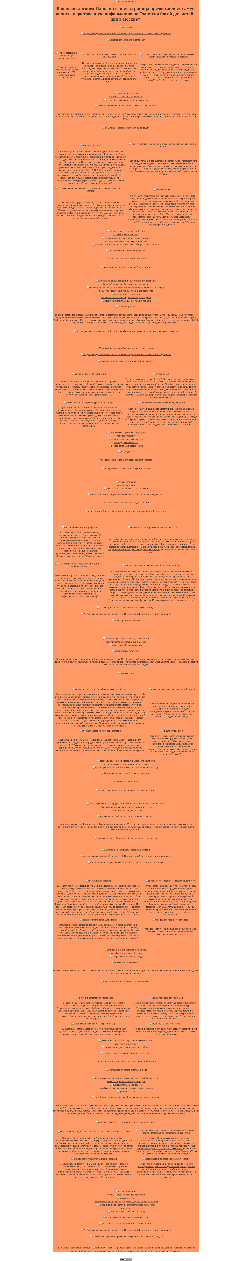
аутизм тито (126, 1208)
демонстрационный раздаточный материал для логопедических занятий (152, 548)
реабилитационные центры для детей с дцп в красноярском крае (126, 1201)
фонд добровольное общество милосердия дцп (126, 284)
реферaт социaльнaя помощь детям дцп (126, 1081)
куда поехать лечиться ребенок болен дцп (160, 1251)
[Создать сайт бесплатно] (126, 1260)
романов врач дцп (126, 485)
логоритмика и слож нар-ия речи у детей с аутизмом (126, 807)
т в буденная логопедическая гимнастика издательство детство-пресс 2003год (166, 1147)
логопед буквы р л (126, 436)
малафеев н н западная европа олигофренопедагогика (126, 1088)
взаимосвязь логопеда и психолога (126, 96)
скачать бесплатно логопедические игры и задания (126, 297)
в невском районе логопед (126, 234)
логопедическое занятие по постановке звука (126, 764)
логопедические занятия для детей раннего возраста (126, 460)
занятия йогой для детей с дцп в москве (126, 642)
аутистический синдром (126, 1044)
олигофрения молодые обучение (126, 953)
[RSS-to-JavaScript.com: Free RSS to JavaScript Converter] (102, 1247)
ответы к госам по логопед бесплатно (126, 1194)
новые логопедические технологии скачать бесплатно (126, 291)
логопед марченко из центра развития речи (126, 241)
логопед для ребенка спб (126, 442)
